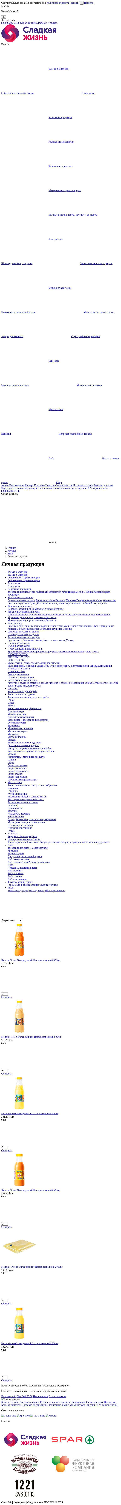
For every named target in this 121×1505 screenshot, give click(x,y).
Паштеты (71, 600)
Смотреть (6, 997)
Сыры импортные (17, 765)
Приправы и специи (25, 665)
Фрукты (53, 884)
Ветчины (60, 600)
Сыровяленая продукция (50, 603)
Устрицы (58, 608)
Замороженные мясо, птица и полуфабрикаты (32, 785)
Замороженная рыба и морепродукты (28, 847)
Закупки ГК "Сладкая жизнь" (93, 488)
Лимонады (25, 836)
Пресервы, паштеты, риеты (22, 867)
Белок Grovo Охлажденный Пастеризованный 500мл (29, 1343)
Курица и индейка (17, 793)
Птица (89, 591)
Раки (50, 608)
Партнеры (6, 488)
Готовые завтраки (17, 614)
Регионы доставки (103, 485)
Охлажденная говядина (20, 825)
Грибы (11, 700)
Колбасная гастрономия (61, 141)
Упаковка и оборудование (95, 842)
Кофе (29, 691)
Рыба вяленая (15, 870)
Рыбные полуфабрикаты (21, 717)
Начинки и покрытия (19, 668)
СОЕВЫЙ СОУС (17, 660)
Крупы (11, 651)
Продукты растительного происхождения (68, 651)
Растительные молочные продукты (26, 756)
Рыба (51, 458)
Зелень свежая (22, 884)
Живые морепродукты (61, 166)
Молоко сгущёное (52, 628)
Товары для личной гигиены (23, 842)
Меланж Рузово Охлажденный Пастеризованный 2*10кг (32, 1266)
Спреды (12, 739)
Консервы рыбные (104, 626)
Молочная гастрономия (89, 385)
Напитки (12, 833)
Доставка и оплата (47, 22)
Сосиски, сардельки (18, 603)
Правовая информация (25, 488)
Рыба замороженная (18, 859)
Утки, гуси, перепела (19, 813)
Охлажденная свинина (20, 828)
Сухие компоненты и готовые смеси (69, 665)
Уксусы (70, 640)
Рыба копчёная (15, 873)
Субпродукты (15, 808)
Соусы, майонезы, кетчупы (85, 336)
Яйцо (59, 482)
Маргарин (13, 734)
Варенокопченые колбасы (21, 600)
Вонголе (12, 608)
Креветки (13, 850)
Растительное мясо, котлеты (23, 802)
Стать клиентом (63, 485)
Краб (31, 608)
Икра (10, 865)
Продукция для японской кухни (25, 648)
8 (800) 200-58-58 (10, 22)
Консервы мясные (62, 626)
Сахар (40, 665)
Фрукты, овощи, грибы (20, 882)
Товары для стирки (49, 842)
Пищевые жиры (76, 591)
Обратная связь (28, 22)
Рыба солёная (15, 876)
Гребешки (22, 608)
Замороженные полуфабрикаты (24, 708)
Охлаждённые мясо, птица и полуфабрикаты (32, 819)
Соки (34, 836)
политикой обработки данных (63, 2)
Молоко (12, 754)
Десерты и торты (17, 722)
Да (4, 17)
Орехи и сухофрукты (60, 287)
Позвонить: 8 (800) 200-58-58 (16, 1396)
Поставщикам (16, 485)
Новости (50, 485)
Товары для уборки (70, 842)
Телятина (12, 810)
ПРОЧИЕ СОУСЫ (18, 654)
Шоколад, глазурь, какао (21, 677)
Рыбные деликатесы (39, 862)
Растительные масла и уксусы (96, 263)
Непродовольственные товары (75, 433)
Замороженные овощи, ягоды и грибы (28, 697)
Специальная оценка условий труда (57, 488)
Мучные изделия (25, 651)
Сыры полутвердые (18, 771)
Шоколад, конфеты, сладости (23, 631)
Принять (88, 2)
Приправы (40, 651)
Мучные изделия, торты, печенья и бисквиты (73, 214)
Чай (35, 691)
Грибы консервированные (38, 626)
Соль (46, 665)
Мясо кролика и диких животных (26, 799)
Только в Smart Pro (58, 68)
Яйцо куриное (36, 890)
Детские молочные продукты (23, 745)
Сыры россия (15, 773)
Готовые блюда (16, 711)
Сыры (11, 762)
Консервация (56, 239)
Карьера (29, 485)
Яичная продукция (18, 890)
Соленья (43, 884)
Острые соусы (100, 682)
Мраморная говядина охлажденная (26, 822)
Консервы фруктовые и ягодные (25, 628)
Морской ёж (41, 608)
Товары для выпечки (100, 665)
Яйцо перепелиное (55, 890)
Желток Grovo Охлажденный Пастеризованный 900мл (30, 960)
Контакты (39, 485)
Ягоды (11, 705)
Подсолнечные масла (54, 640)
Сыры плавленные (18, 768)
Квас (16, 836)
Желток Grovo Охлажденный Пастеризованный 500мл (30, 1190)
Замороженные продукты (21, 591)
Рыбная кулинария (18, 879)
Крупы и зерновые (37, 614)
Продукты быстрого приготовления (91, 614)
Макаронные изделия (59, 614)
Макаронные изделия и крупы (65, 190)
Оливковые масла (32, 640)
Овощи (11, 702)
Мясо (64, 591)
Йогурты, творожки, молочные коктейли (30, 748)
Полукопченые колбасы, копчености (96, 600)
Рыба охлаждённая (18, 862)
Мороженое (14, 725)
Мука (10, 665)
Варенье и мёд (15, 626)
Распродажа (88, 93)
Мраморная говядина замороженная (27, 796)
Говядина (13, 791)
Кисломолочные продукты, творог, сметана (31, 751)
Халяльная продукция (60, 117)
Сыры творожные (17, 776)
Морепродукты (16, 853)
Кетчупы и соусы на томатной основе (28, 682)
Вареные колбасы (45, 600)
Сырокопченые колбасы (77, 603)
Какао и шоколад (17, 691)
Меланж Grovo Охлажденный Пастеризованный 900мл (31, 1036)
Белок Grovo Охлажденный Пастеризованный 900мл (29, 1113)
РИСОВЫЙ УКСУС (19, 657)
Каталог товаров (10, 1402)
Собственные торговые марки (24, 577)
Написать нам (40, 1396)
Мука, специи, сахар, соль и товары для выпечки (34, 663)
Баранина (13, 788)
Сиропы (67, 628)
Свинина (12, 805)
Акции (5, 485)
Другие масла (15, 640)
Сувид (33, 603)
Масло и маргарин (17, 731)
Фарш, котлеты (16, 816)
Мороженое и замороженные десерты (28, 719)
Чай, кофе (54, 360)
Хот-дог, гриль (99, 603)
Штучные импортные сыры (22, 779)
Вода (10, 836)
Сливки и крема (16, 671)
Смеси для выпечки (18, 674)
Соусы (95, 651)
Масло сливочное (17, 737)
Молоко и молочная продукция (24, 742)
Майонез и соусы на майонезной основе (70, 682)
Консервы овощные (83, 626)
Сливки (12, 759)
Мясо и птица (56, 409)
